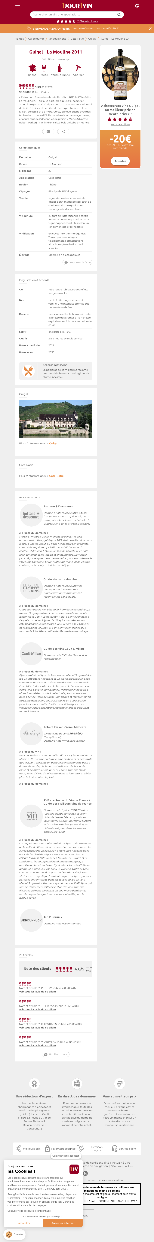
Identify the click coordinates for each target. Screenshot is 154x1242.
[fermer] (150, 28)
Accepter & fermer (62, 1222)
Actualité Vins (121, 1162)
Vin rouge (64, 59)
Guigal (92, 38)
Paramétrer (23, 1222)
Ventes (19, 38)
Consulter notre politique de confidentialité (29, 1211)
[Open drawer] (17, 6)
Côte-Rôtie (77, 38)
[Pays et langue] (137, 6)
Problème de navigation (92, 1166)
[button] (14, 1234)
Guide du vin (36, 38)
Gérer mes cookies (122, 1166)
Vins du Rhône (57, 38)
